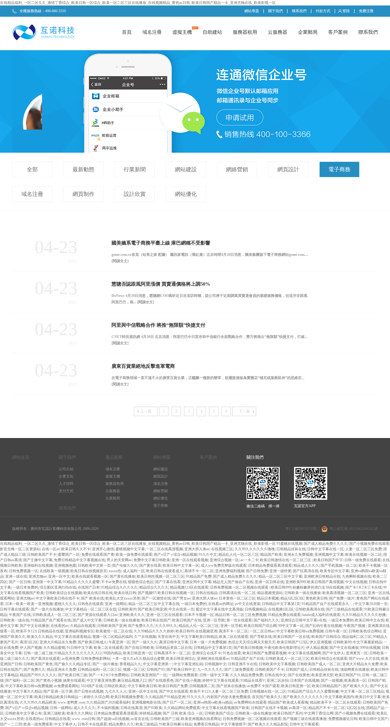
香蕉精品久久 (130, 664)
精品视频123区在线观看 (189, 587)
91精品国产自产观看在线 (51, 620)
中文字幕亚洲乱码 (188, 664)
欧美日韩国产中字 (328, 560)
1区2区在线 (355, 708)
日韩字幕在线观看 (14, 609)
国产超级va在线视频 (113, 719)
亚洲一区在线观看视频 (190, 560)
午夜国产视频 (354, 626)
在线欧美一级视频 (54, 571)
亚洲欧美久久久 (132, 615)
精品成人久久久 (306, 565)
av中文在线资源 (247, 604)
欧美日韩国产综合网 (260, 626)
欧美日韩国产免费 (173, 686)
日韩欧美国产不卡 (41, 554)
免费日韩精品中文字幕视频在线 (79, 560)
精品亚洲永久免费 (61, 669)
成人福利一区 (134, 571)
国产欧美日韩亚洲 (152, 609)
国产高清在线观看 (45, 658)
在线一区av (51, 549)
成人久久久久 (84, 708)
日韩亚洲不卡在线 (242, 664)
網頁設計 (288, 169)
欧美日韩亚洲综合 (180, 658)
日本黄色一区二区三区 (237, 598)
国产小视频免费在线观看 (369, 543)
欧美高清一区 (355, 680)
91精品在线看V (252, 680)
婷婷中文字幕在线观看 (220, 680)
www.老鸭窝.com (71, 702)
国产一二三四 (11, 724)
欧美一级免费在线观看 (134, 554)
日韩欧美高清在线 (309, 609)
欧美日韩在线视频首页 (88, 571)
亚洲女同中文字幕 (196, 582)
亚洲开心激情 (103, 549)
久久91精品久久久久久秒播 (364, 615)
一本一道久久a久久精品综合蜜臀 (138, 658)
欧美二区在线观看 (233, 637)
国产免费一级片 (342, 598)
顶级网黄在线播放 (354, 669)
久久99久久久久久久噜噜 (255, 549)
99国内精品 (112, 653)
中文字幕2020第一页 (371, 604)
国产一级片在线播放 (47, 609)
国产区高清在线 (305, 571)
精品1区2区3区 (292, 598)
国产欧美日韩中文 (181, 669)
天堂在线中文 (168, 637)
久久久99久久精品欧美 (38, 702)
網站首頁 (20, 457)
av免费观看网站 (66, 686)
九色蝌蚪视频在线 (356, 576)
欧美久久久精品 (40, 637)
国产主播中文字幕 (37, 560)
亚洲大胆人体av (197, 549)
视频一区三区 (134, 669)
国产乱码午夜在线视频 (323, 626)
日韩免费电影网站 (95, 658)
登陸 (346, 11)
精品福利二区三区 (356, 637)
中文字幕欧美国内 (339, 697)
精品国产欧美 (271, 554)
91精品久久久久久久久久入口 (78, 653)
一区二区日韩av (262, 631)
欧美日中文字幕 (368, 697)
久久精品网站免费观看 (182, 708)
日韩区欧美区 (115, 686)
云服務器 (277, 32)
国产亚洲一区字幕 (58, 691)
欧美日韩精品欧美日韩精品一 (58, 697)
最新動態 (83, 169)
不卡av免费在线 (113, 582)
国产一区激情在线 (156, 598)
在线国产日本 (89, 587)
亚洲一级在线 (16, 576)
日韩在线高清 (131, 708)
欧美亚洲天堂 (322, 675)
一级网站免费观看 (183, 675)
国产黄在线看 (150, 565)
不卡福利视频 (108, 708)
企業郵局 (307, 32)
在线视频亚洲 (206, 631)
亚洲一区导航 (214, 620)
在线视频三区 (222, 549)
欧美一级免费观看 (38, 724)
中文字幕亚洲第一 (157, 664)
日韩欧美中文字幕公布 (23, 713)
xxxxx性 (114, 571)
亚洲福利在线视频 (38, 565)
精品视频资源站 (270, 593)
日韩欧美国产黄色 (38, 664)
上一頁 (145, 411)
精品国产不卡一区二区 (326, 708)
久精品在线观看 (83, 626)
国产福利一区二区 (19, 680)
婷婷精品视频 (150, 713)
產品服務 (113, 457)
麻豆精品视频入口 (132, 680)
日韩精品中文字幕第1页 (281, 604)
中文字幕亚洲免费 (101, 680)
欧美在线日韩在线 (98, 593)
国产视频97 (147, 593)
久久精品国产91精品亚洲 (165, 697)
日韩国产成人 (297, 669)
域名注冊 (152, 32)
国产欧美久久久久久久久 (303, 697)
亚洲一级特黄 (280, 571)
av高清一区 (298, 708)
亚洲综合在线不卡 (206, 653)
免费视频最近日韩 (342, 719)
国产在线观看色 (161, 680)
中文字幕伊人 (65, 724)
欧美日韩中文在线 (369, 620)
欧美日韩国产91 (347, 675)
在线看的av (60, 626)
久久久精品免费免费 (246, 675)
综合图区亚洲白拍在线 (58, 587)
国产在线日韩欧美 (139, 647)
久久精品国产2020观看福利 (108, 702)
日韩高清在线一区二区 (237, 593)
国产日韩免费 (257, 571)
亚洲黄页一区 (357, 653)
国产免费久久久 (141, 626)
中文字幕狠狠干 (233, 724)
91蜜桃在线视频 (289, 543)
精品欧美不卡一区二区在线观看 (335, 702)
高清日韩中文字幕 (173, 642)
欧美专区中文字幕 (334, 571)
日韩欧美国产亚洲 (111, 626)
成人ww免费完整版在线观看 (223, 565)
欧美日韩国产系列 (288, 713)
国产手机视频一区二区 (339, 565)
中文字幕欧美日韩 (142, 686)
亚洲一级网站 (116, 604)
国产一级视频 (332, 680)
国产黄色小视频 (49, 680)
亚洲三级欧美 (54, 713)
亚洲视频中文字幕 (329, 554)
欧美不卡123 (26, 631)
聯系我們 (299, 11)
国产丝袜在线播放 (231, 686)
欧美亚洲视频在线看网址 (201, 719)
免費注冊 (366, 11)
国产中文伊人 (333, 653)
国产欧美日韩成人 (92, 642)
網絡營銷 (237, 169)
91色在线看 (232, 653)
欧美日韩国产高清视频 (325, 582)
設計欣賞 (135, 194)
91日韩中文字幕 (79, 647)
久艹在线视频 (145, 637)
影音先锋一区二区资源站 (20, 549)
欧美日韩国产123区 (292, 642)
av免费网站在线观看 (250, 702)
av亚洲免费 (71, 658)
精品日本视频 (268, 598)
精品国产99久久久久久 (38, 675)
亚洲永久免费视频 (298, 554)
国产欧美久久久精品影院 (268, 724)
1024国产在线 (92, 686)
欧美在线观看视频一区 (90, 576)
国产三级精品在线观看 (344, 609)
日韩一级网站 (61, 708)
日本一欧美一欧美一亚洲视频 (29, 604)
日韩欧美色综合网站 (365, 631)
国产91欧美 (153, 708)
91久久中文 (208, 554)
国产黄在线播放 (122, 576)
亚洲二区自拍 (278, 680)
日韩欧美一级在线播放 (302, 593)
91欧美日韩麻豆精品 (175, 724)
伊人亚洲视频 (321, 642)
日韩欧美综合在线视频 (63, 593)
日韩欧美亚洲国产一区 (148, 675)
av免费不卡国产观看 (263, 686)
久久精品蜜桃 (54, 647)
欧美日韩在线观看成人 (164, 571)
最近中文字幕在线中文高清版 (219, 609)
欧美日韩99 (185, 631)
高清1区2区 (29, 642)
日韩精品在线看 (57, 719)
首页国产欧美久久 (266, 697)
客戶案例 (338, 32)
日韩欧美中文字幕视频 (277, 664)
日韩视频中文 (215, 664)
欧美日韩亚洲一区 (137, 653)
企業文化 (66, 476)
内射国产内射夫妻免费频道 (228, 697)
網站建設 (186, 169)
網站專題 (251, 11)
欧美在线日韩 (125, 593)
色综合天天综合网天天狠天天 (251, 642)
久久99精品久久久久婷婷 (154, 631)
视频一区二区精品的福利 (112, 637)
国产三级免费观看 (239, 669)
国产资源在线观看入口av (98, 615)
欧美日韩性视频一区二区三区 (160, 576)
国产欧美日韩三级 (72, 675)
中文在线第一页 (181, 609)
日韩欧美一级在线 (14, 620)
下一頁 (244, 411)
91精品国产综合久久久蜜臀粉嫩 (313, 691)
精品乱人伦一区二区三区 (238, 554)
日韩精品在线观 (50, 631)
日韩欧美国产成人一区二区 (319, 664)
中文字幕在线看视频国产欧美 (225, 708)
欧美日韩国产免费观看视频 (264, 653)
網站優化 (186, 194)
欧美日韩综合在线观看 (329, 658)
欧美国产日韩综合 (326, 637)
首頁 (127, 32)
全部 (32, 169)
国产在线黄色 (299, 675)
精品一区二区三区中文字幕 (280, 576)
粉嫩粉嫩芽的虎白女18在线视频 (318, 587)
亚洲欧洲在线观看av (213, 658)
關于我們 (275, 11)
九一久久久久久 (210, 669)
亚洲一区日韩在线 (269, 582)
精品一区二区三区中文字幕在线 (153, 604)
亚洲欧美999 (295, 582)
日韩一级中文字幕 (214, 675)
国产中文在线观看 (173, 691)
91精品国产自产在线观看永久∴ (327, 604)
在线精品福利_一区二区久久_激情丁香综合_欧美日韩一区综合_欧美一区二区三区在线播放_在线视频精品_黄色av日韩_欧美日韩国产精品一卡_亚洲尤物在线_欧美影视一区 (138, 3)
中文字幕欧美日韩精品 (199, 637)
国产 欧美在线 (92, 598)
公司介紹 (66, 469)
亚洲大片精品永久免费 (58, 642)
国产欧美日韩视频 (248, 647)
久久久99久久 (166, 626)
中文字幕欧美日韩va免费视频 (300, 631)
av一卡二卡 (249, 560)
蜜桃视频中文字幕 (130, 549)
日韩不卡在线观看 (92, 724)
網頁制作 (83, 194)
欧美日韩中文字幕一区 (181, 565)
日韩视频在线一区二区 (268, 691)
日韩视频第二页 (202, 686)
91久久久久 (196, 697)
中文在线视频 (356, 582)
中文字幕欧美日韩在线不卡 (58, 598)
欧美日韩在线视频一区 (176, 593)
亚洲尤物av (38, 576)
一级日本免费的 (25, 587)
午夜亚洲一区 (119, 642)
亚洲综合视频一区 (224, 560)
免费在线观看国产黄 (97, 554)
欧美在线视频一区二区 (363, 554)
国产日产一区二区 (177, 702)
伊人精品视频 (317, 647)
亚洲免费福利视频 (229, 571)
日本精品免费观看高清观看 (270, 565)
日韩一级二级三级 (38, 653)
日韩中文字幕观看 (304, 724)
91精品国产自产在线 (247, 658)
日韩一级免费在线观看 (362, 560)
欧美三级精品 (147, 724)
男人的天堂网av (119, 560)
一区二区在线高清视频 (164, 549)
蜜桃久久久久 (65, 604)
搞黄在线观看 (74, 680)
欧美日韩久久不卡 (75, 549)
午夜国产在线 (20, 615)
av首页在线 (140, 719)
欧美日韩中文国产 (373, 719)
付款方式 (323, 11)
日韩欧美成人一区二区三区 (54, 615)
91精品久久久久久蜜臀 (81, 582)
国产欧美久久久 (355, 686)
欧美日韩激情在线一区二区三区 (286, 560)
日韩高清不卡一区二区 (172, 653)
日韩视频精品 (256, 609)
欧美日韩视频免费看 (127, 697)
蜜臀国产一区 (69, 554)
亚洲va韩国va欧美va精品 (212, 702)
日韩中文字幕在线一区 (325, 549)
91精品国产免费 (198, 576)
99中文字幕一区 (291, 626)
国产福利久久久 (266, 620)
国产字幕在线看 (168, 582)
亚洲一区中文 (59, 576)
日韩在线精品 (207, 593)
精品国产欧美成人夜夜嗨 (288, 702)
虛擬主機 (182, 32)
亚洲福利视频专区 (79, 631)
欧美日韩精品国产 (326, 686)
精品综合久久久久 (153, 587)
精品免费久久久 (121, 724)
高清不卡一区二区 (199, 571)
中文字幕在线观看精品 (72, 637)
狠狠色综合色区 (141, 582)
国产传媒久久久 (125, 565)
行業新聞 (135, 169)
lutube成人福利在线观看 (321, 615)
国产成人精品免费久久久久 (326, 543)
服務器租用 (245, 32)
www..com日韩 (83, 719)
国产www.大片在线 (364, 658)
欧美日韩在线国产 (156, 620)
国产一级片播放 (105, 664)
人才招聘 (66, 484)
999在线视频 (370, 647)
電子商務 (339, 169)
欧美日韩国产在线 (186, 620)
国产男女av (181, 598)
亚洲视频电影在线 (146, 702)
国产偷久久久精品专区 (72, 664)
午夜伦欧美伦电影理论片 (284, 647)
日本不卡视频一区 (199, 615)
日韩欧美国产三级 (164, 719)
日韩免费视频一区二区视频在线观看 (239, 587)
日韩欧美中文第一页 (94, 565)
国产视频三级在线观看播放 (305, 719)
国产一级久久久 (145, 642)
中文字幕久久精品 (27, 691)
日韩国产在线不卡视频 (269, 708)
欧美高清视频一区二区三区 (344, 593)
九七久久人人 (116, 691)
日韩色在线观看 (90, 604)
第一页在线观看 (239, 620)
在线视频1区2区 (281, 609)
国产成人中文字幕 (87, 620)
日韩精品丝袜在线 (291, 549)
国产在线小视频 (188, 680)
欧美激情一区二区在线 (114, 631)
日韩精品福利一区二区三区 (100, 669)
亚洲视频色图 (65, 565)
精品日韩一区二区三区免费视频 (240, 615)
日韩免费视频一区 (23, 571)
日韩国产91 (156, 669)
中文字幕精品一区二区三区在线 (90, 609)
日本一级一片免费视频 (208, 642)
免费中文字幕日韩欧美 (151, 560)
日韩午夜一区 (336, 631)
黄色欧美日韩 (317, 598)
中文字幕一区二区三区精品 (362, 691)
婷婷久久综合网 (96, 697)
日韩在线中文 (275, 675)
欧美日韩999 (281, 587)
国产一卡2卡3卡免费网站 (109, 675)
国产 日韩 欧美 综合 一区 (183, 713)
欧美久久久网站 (79, 713)
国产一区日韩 (20, 582)
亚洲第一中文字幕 (47, 582)
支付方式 (66, 491)
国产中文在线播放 (34, 626)
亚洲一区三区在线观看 (164, 615)
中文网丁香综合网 (318, 713)
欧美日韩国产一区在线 (291, 637)
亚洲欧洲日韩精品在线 (322, 576)
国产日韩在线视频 (88, 691)
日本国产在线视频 (304, 680)
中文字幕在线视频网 (304, 653)
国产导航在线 (261, 637)
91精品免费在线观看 (284, 615)
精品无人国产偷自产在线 (233, 582)
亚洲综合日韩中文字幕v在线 (303, 620)
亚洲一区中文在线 (143, 691)
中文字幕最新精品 (367, 642)
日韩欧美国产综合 (219, 713)
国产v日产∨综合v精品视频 (175, 554)
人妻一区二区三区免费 (363, 549)
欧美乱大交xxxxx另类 (122, 598)
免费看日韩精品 (206, 724)
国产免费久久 (34, 669)
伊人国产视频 (31, 647)
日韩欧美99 (127, 609)
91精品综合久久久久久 (119, 587)
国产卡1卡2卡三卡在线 (363, 587)
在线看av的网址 (220, 604)
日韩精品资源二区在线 (173, 647)
